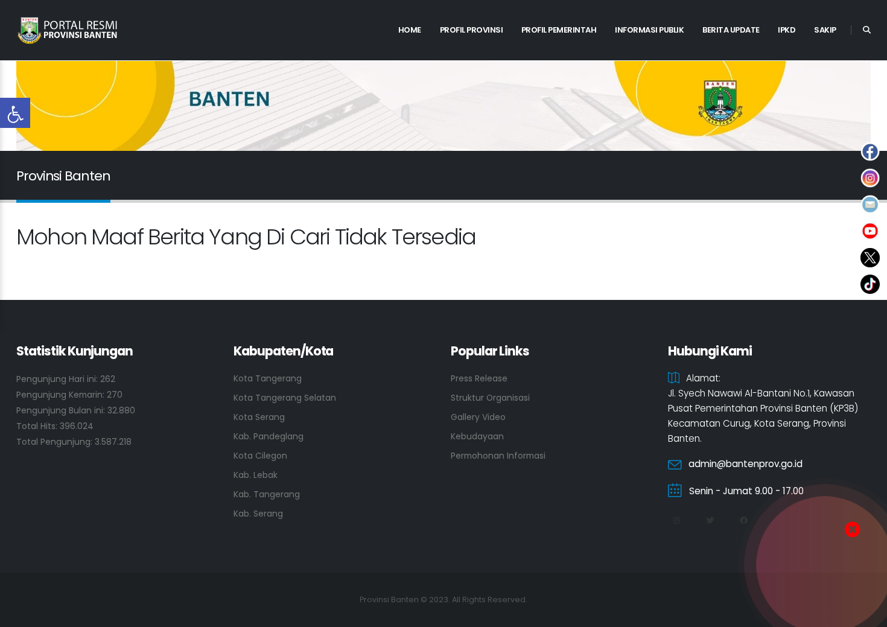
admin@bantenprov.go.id (745, 463)
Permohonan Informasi (498, 456)
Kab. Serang (258, 514)
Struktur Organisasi (490, 398)
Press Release (479, 378)
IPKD (786, 30)
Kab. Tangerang (267, 494)
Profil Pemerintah (559, 30)
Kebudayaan (477, 436)
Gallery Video (478, 417)
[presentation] (46, 106)
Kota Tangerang (268, 378)
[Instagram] (676, 520)
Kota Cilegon (260, 456)
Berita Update (731, 30)
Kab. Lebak (256, 475)
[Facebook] (743, 520)
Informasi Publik (649, 30)
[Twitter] (710, 520)
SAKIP (825, 30)
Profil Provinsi (471, 30)
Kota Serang (259, 417)
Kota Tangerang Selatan (285, 398)
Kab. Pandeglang (269, 436)
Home (409, 30)
